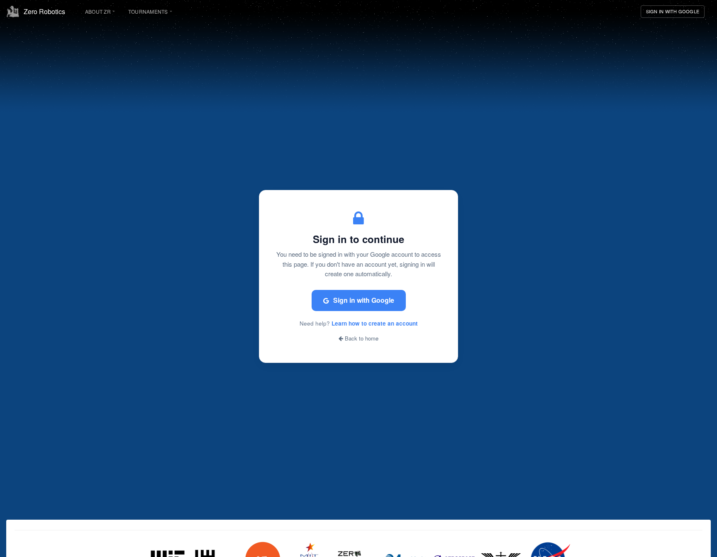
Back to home (360, 338)
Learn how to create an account (375, 323)
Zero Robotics (44, 11)
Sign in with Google (363, 300)
